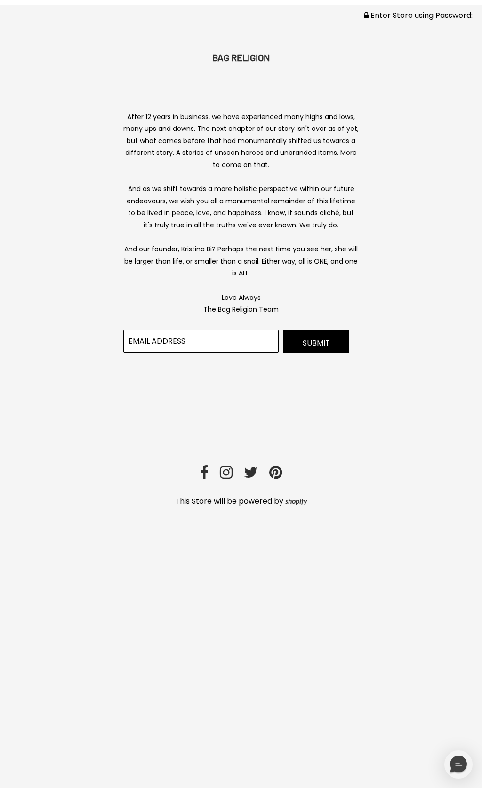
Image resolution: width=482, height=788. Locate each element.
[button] (458, 764)
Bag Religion (241, 57)
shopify (296, 502)
